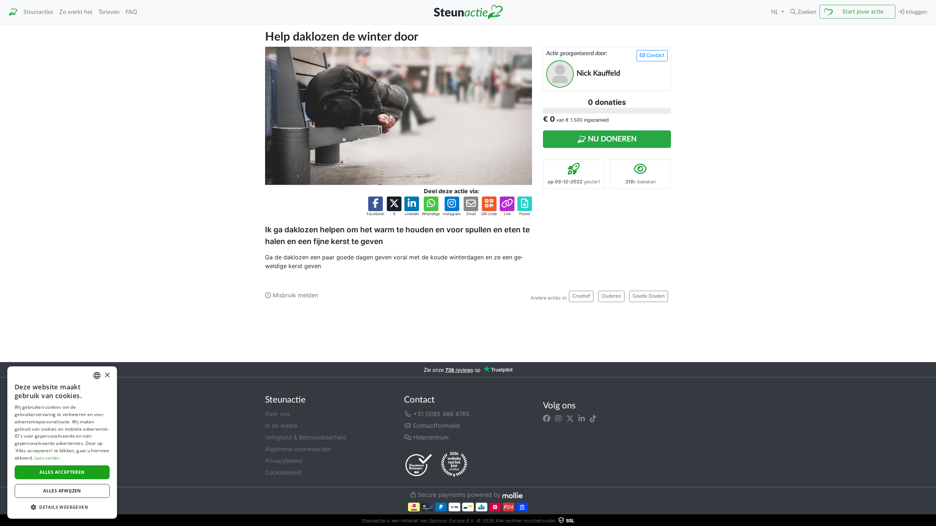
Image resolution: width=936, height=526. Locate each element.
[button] (803, 12)
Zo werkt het (76, 12)
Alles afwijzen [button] (62, 491)
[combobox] (97, 375)
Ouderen (611, 296)
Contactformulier (435, 425)
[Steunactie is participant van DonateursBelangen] (418, 465)
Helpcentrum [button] (430, 437)
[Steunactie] (13, 12)
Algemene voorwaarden (298, 449)
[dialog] (62, 442)
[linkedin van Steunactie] (581, 418)
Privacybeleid (283, 460)
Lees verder (47, 458)
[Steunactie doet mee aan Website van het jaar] (454, 464)
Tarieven (109, 12)
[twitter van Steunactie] (570, 418)
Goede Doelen (649, 296)
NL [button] (775, 12)
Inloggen (915, 12)
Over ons (277, 414)
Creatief (581, 296)
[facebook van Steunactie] (546, 418)
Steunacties (38, 12)
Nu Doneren (611, 139)
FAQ (131, 12)
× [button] (107, 375)
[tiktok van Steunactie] (593, 418)
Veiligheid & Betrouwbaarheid (305, 437)
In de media (281, 425)
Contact (654, 55)
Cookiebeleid (283, 472)
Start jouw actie (862, 12)
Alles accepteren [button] (61, 472)
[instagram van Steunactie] (558, 418)
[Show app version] (931, 521)
